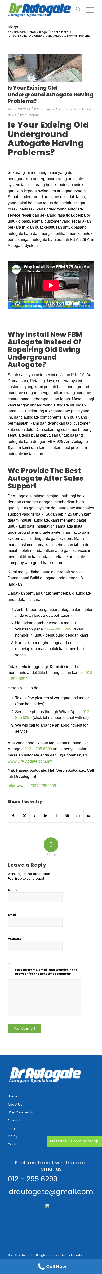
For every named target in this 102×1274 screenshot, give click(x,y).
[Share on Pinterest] (35, 816)
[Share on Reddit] (78, 816)
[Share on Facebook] (13, 816)
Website (14, 939)
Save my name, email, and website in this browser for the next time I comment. (46, 972)
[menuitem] (76, 10)
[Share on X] (24, 816)
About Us (15, 1104)
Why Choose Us (20, 1112)
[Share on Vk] (67, 816)
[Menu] (87, 10)
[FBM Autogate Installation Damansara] (45, 68)
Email (13, 914)
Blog (11, 1128)
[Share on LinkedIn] (45, 816)
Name (14, 890)
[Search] (76, 10)
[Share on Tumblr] (56, 816)
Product (14, 1120)
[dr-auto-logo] (42, 10)
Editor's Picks (71, 109)
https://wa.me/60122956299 (32, 786)
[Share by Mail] (89, 816)
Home (13, 1096)
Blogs (13, 27)
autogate (32, 115)
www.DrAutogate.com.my (30, 761)
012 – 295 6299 (57, 629)
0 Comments (44, 109)
